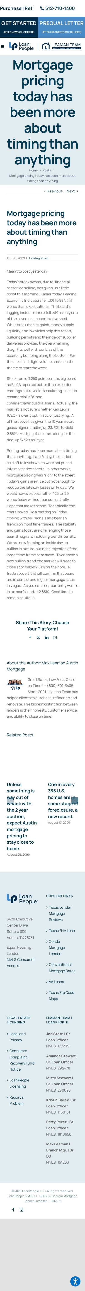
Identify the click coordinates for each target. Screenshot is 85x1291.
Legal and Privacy (18, 1036)
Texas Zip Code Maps (61, 995)
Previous (55, 191)
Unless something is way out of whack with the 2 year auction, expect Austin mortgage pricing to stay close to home (22, 816)
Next (71, 191)
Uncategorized (38, 258)
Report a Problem (17, 1100)
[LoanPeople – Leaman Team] (45, 44)
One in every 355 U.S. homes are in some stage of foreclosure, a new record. (63, 800)
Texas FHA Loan (62, 930)
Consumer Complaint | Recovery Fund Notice (22, 1060)
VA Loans (56, 981)
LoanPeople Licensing (19, 1083)
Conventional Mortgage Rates (62, 967)
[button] (10, 800)
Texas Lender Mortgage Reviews (60, 913)
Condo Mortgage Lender (57, 947)
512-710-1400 (60, 8)
